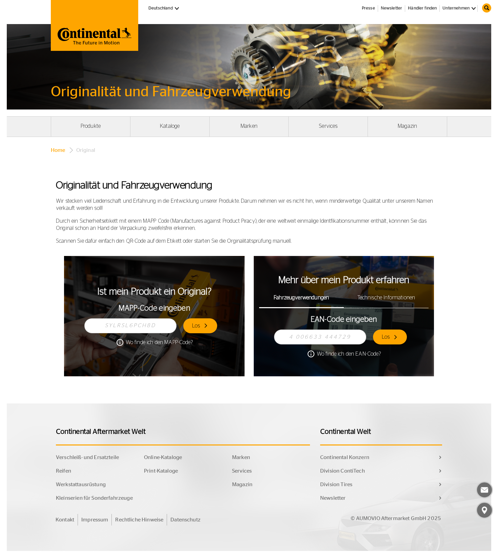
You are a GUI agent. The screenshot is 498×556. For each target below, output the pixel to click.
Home (58, 150)
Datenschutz (185, 519)
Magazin (407, 126)
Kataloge (170, 126)
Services (328, 126)
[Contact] (484, 489)
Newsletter (391, 8)
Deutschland (164, 8)
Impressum (94, 519)
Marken (249, 126)
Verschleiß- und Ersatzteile (87, 457)
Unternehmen (456, 8)
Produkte (91, 126)
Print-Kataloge (161, 471)
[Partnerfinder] (484, 510)
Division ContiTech (342, 471)
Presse (368, 8)
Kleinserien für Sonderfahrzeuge (94, 498)
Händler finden (422, 8)
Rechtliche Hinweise (139, 519)
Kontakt (65, 519)
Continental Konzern (344, 457)
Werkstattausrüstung (81, 484)
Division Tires (336, 484)
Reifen (63, 471)
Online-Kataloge (163, 457)
